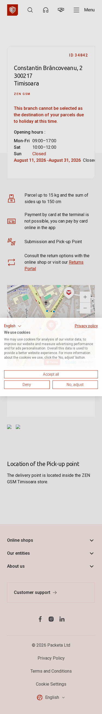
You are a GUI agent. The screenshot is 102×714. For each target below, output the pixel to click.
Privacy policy (86, 326)
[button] (12, 326)
